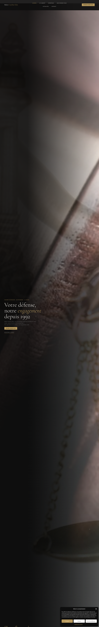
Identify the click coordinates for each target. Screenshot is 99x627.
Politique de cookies (78, 624)
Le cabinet (42, 3)
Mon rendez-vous (62, 3)
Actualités (46, 6)
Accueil (34, 3)
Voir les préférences (91, 621)
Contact (54, 6)
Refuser (79, 621)
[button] (96, 609)
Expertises (51, 3)
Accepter (67, 621)
